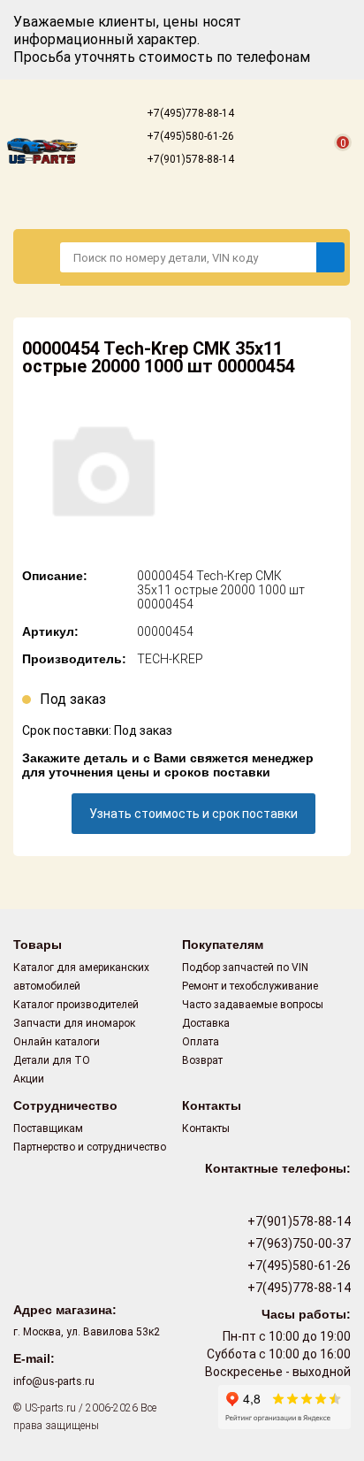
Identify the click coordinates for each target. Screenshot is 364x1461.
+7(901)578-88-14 (189, 159)
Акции (28, 1079)
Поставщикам (48, 1128)
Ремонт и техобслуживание (250, 986)
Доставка (206, 1023)
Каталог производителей (76, 1004)
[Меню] (37, 256)
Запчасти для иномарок (74, 1023)
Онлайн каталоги (56, 1042)
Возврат (202, 1060)
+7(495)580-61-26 (189, 136)
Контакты (206, 1128)
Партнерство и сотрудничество (89, 1147)
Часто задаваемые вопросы (252, 1004)
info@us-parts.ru (54, 1381)
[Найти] (330, 257)
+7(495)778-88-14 (189, 113)
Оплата (200, 1042)
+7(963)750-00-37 (298, 1243)
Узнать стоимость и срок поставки (193, 814)
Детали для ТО (51, 1060)
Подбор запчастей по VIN (245, 967)
